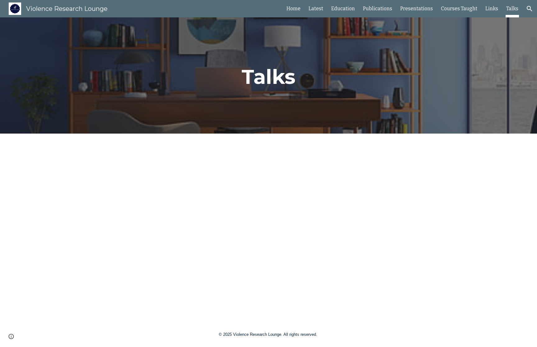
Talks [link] (512, 8)
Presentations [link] (416, 8)
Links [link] (491, 8)
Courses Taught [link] (459, 8)
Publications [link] (377, 8)
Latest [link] (316, 8)
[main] (268, 75)
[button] (529, 8)
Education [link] (343, 8)
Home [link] (294, 8)
